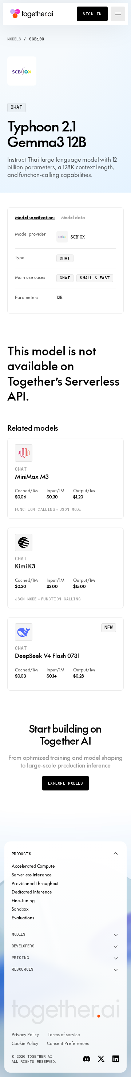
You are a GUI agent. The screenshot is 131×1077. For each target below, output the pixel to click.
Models (14, 39)
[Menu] (118, 14)
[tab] (35, 218)
